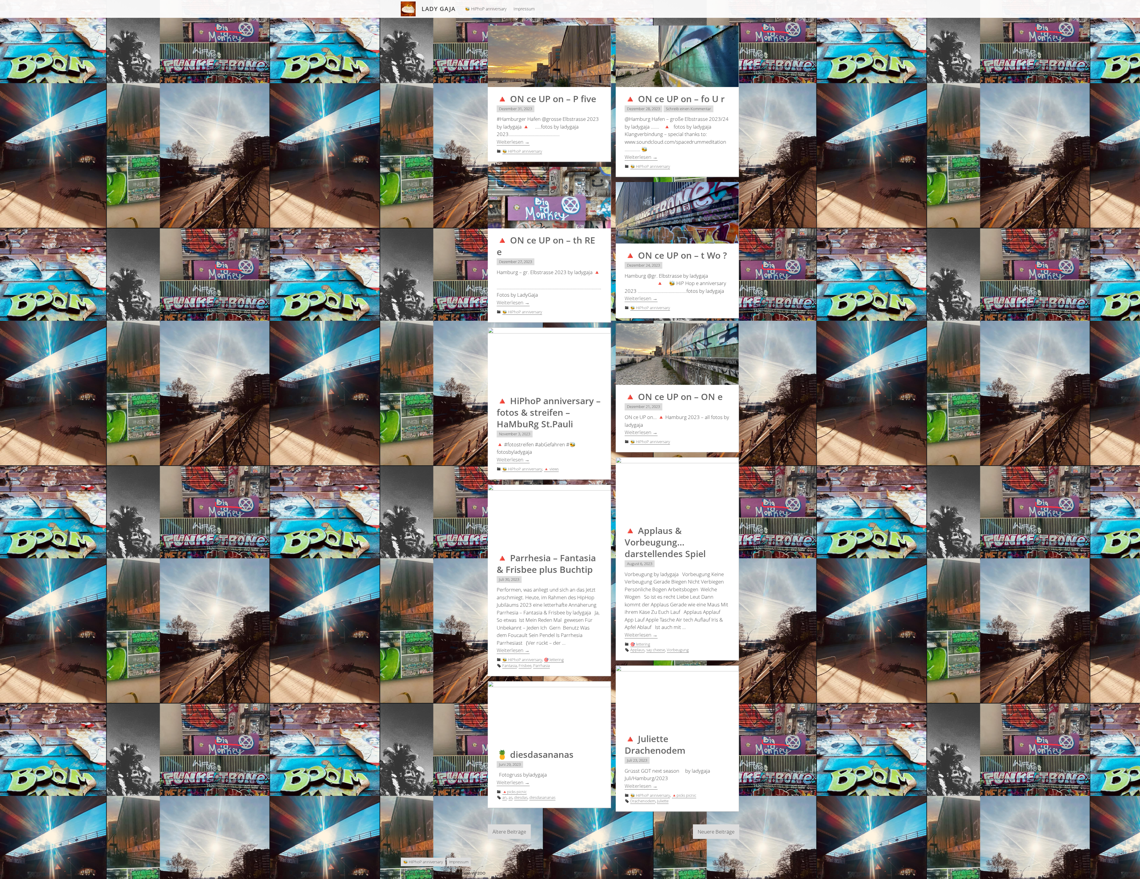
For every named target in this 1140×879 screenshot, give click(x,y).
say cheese (655, 649)
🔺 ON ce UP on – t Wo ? (676, 255)
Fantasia (509, 665)
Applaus (637, 649)
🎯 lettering (640, 644)
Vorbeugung (678, 649)
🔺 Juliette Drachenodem (655, 744)
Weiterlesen (513, 141)
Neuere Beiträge (716, 831)
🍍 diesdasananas (535, 754)
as (510, 797)
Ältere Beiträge (509, 831)
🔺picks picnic (684, 795)
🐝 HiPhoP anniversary (485, 9)
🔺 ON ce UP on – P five (546, 99)
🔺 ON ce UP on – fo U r (675, 99)
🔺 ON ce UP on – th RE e (546, 246)
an (504, 797)
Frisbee (525, 665)
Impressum (524, 9)
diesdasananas (542, 797)
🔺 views (551, 469)
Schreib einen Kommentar (688, 108)
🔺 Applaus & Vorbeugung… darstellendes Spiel (665, 542)
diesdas (521, 797)
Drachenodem (642, 801)
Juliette (663, 801)
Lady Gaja (438, 9)
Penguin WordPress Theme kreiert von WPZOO (443, 873)
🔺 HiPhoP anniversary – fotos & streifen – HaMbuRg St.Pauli (549, 412)
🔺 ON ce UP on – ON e (674, 397)
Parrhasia (541, 665)
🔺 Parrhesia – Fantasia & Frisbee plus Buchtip (546, 564)
